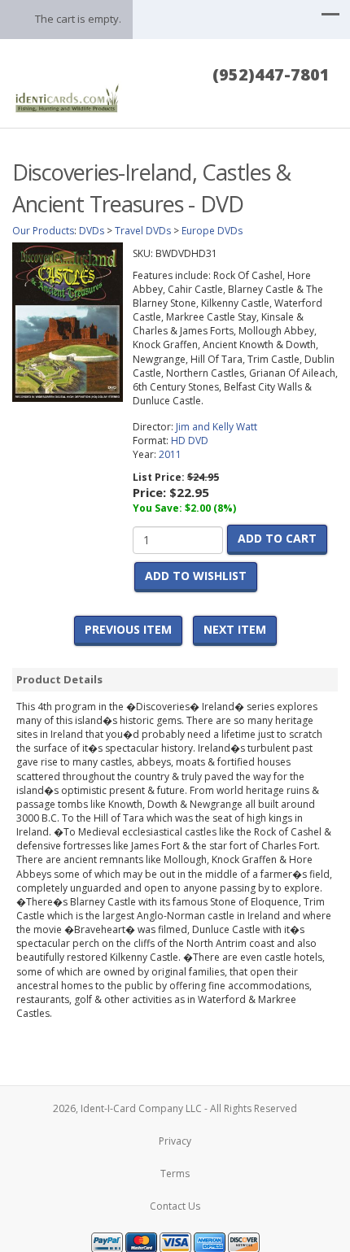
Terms (175, 1173)
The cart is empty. (78, 18)
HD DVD (189, 440)
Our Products (43, 231)
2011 (170, 454)
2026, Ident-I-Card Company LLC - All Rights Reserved (175, 1108)
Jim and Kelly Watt (216, 427)
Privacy (175, 1141)
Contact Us (175, 1206)
